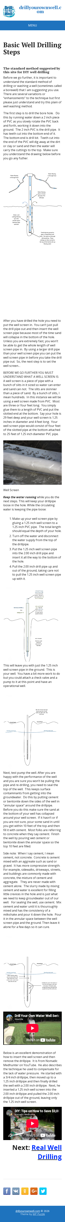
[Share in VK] (16, 1191)
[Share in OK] (25, 1191)
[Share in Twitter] (43, 1191)
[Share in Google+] (34, 1191)
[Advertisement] (32, 284)
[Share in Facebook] (6, 1191)
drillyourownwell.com (40, 9)
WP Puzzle (39, 1214)
